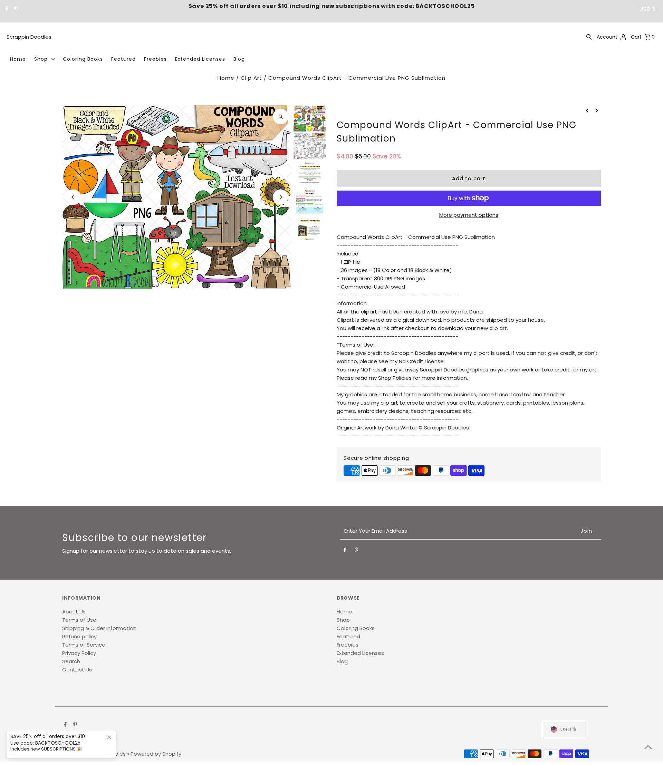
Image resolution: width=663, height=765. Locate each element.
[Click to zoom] (280, 116)
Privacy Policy (79, 653)
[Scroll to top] (648, 747)
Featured (123, 59)
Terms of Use (79, 619)
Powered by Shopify (156, 753)
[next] (597, 110)
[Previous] (73, 197)
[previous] (587, 110)
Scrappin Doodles (29, 36)
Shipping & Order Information (99, 628)
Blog (239, 59)
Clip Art (251, 77)
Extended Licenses (200, 59)
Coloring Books (83, 59)
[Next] (280, 197)
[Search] (589, 36)
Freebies (155, 59)
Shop (41, 59)
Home (18, 59)
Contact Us (77, 669)
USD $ (648, 8)
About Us (74, 611)
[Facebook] (5, 9)
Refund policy (79, 636)
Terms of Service (83, 644)
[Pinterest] (15, 9)
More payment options (468, 215)
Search (71, 661)
